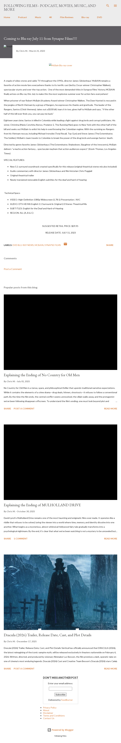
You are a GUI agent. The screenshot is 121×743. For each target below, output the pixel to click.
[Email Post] (65, 245)
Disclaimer (48, 713)
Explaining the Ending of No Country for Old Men (42, 374)
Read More (110, 408)
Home (7, 17)
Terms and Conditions (54, 715)
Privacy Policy (49, 707)
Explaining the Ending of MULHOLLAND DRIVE (42, 504)
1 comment (21, 538)
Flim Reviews (66, 17)
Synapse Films (52, 245)
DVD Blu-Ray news (23, 245)
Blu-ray (85, 17)
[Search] (108, 6)
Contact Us (48, 718)
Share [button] (109, 245)
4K (50, 17)
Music (38, 17)
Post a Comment (13, 268)
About (46, 710)
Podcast (22, 17)
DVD (99, 17)
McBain (39, 245)
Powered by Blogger (62, 729)
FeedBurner (67, 700)
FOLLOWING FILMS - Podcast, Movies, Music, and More (50, 7)
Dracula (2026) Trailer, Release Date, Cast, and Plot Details (47, 634)
